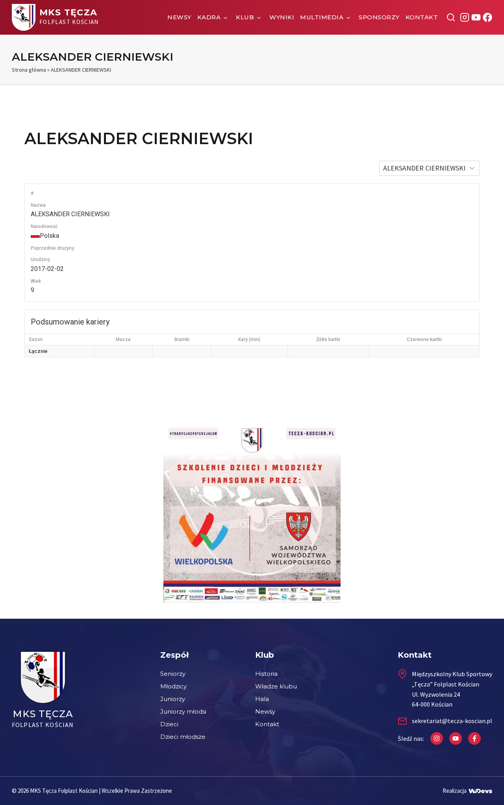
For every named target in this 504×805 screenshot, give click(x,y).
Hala (262, 699)
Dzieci (169, 724)
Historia (266, 673)
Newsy (179, 17)
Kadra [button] (209, 17)
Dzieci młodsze (183, 736)
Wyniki (281, 17)
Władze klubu (276, 686)
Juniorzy (172, 699)
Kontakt (422, 17)
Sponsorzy (379, 17)
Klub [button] (245, 17)
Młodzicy (173, 686)
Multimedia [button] (321, 17)
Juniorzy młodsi (183, 711)
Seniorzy (172, 673)
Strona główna (29, 69)
